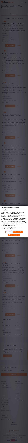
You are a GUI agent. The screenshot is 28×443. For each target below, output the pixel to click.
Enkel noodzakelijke (17, 231)
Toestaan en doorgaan (14, 234)
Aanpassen (8, 231)
